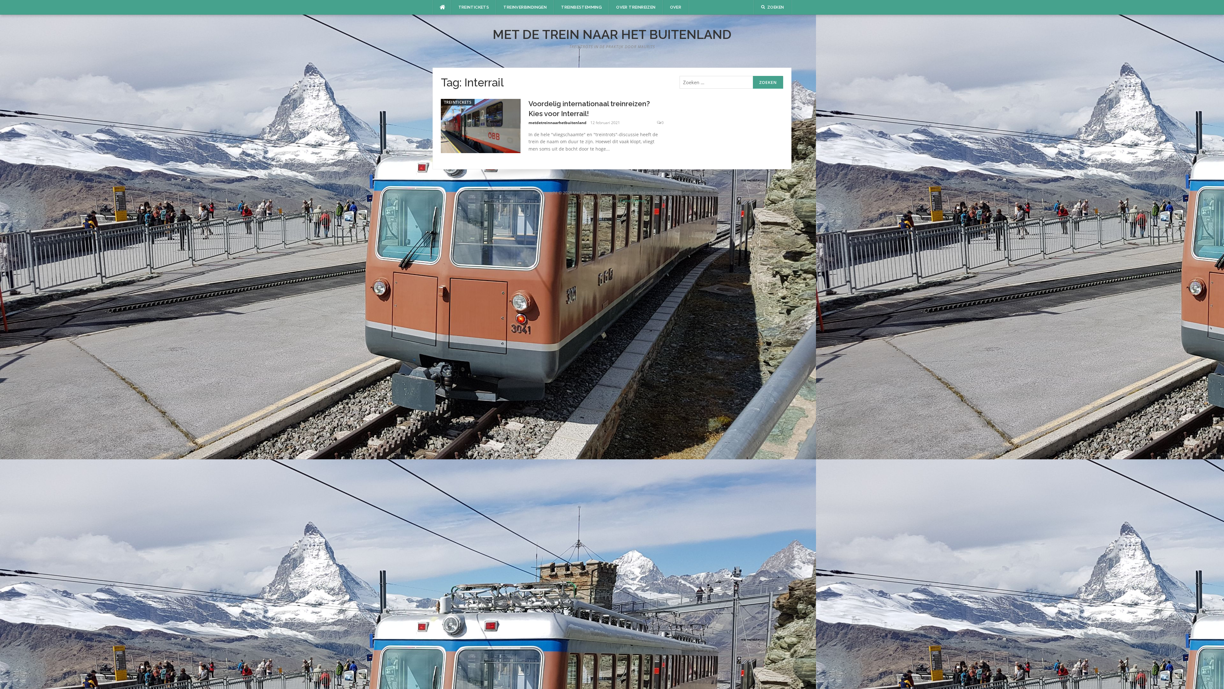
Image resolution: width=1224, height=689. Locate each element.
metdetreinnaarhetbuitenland (557, 122)
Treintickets (473, 7)
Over (675, 7)
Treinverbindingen (525, 7)
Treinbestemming (581, 7)
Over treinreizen (635, 7)
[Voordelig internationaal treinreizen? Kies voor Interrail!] (481, 125)
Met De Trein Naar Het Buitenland (612, 34)
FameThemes (632, 201)
